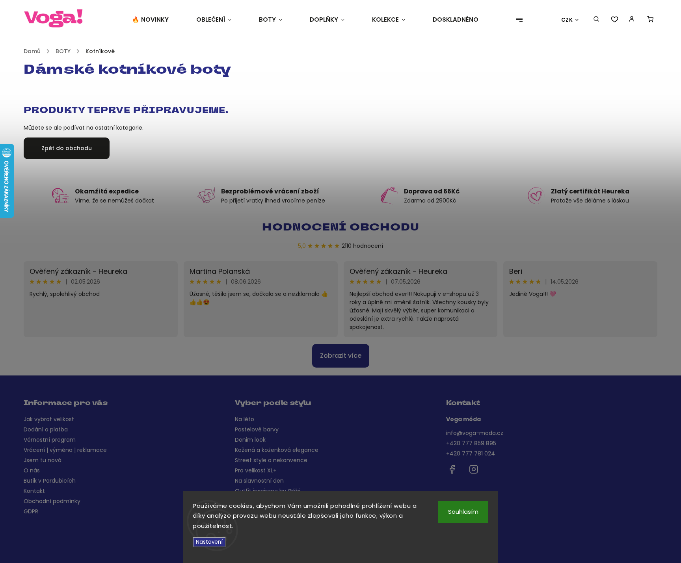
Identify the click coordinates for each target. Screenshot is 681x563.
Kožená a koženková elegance (276, 450)
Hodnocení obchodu (340, 228)
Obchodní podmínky (52, 501)
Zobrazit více (340, 355)
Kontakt (34, 491)
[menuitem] (157, 19)
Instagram (474, 469)
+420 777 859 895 (471, 443)
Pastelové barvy (257, 429)
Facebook (452, 469)
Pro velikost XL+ (256, 470)
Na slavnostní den (259, 481)
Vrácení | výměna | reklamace (65, 450)
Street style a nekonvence (271, 460)
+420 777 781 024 (470, 453)
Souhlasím (463, 511)
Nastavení (209, 542)
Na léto (244, 419)
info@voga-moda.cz (474, 433)
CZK (567, 20)
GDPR (31, 511)
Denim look (250, 440)
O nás (32, 470)
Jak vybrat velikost (49, 419)
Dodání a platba (46, 429)
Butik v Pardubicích (50, 481)
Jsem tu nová (42, 460)
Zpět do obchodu (66, 148)
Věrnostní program (50, 440)
